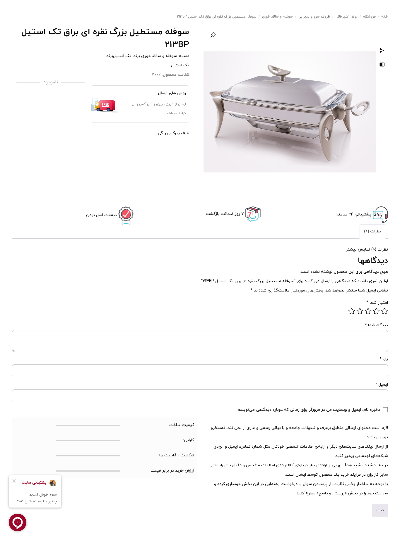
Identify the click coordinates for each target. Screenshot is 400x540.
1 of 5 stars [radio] (384, 311)
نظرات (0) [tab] (372, 231)
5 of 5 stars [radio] (351, 311)
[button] (213, 35)
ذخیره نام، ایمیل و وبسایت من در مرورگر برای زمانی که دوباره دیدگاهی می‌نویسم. (308, 410)
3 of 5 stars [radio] (368, 311)
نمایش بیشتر (358, 249)
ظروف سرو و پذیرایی (314, 16)
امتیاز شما (377, 303)
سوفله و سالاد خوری (277, 16)
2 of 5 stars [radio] (376, 311)
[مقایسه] (382, 65)
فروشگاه (369, 16)
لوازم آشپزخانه (347, 16)
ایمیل (381, 384)
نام (384, 359)
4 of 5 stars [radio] (359, 311)
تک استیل (122, 56)
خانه (384, 16)
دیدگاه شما (376, 325)
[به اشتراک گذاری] (382, 51)
